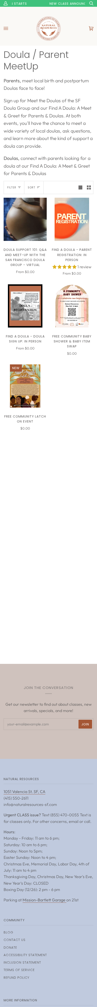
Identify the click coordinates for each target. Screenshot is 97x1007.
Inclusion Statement (22, 962)
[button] (65, 266)
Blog (8, 932)
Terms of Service (19, 970)
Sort (31, 187)
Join (85, 724)
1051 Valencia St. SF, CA (24, 791)
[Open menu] (10, 28)
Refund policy (16, 977)
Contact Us (14, 940)
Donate (10, 947)
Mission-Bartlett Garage (44, 899)
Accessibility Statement (25, 955)
